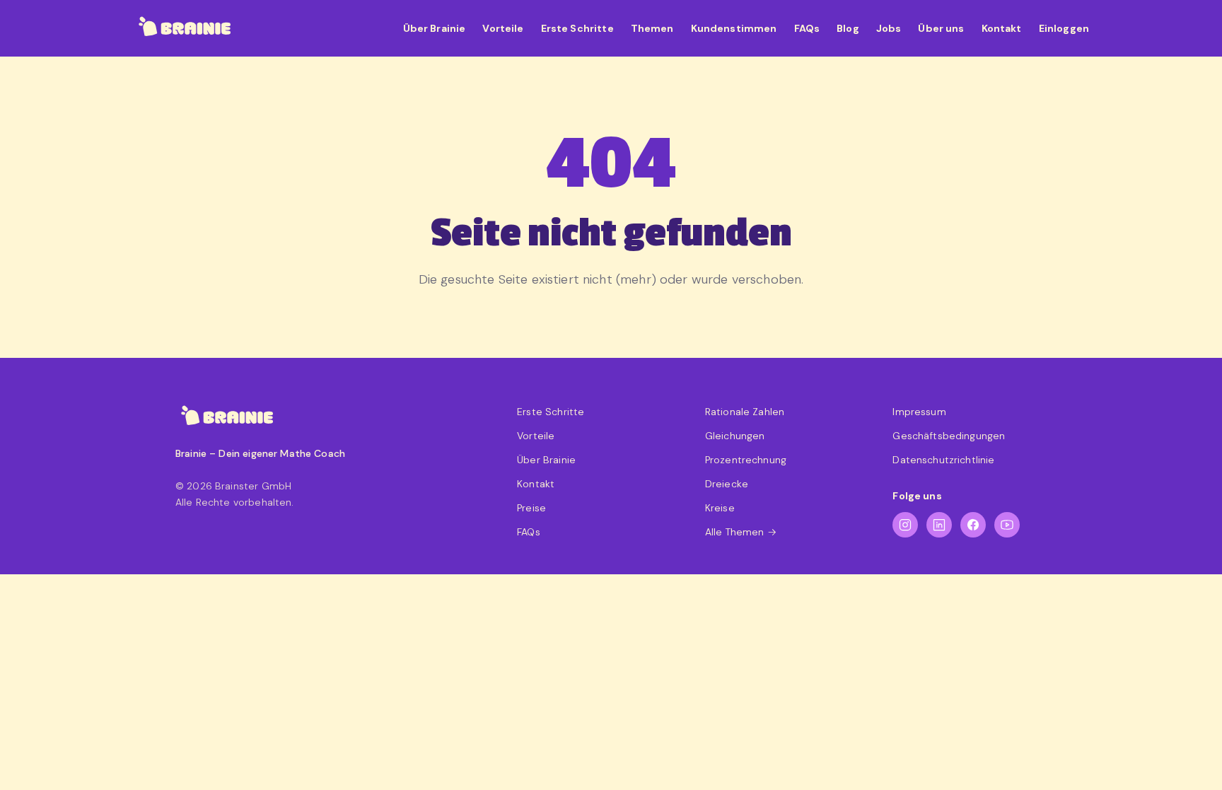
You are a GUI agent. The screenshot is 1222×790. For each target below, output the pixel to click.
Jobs (889, 28)
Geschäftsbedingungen (948, 435)
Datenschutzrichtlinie (943, 459)
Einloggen (1064, 28)
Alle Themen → (740, 531)
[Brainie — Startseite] (185, 28)
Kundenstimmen (734, 28)
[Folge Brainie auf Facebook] (973, 525)
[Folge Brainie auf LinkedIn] (939, 525)
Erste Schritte (577, 28)
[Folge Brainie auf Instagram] (905, 525)
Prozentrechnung (745, 459)
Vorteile (502, 28)
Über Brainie (434, 28)
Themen (652, 28)
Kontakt (1002, 28)
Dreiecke (726, 483)
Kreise (720, 507)
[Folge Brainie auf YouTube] (1007, 525)
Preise (531, 507)
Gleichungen (735, 435)
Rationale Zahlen (744, 411)
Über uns (941, 28)
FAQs (807, 28)
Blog (848, 28)
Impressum (918, 411)
